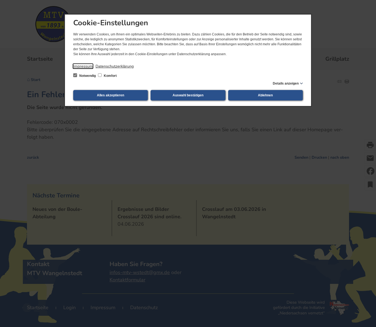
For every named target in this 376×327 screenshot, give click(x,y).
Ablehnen (265, 95)
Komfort (110, 76)
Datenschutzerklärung (115, 66)
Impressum (83, 66)
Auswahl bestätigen (188, 95)
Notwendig (87, 76)
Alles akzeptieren (110, 95)
